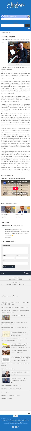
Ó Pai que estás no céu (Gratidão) (11, 388)
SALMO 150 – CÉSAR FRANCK (19, 315)
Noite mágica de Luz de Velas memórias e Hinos (15, 307)
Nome (4, 255)
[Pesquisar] (27, 25)
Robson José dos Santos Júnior (18, 420)
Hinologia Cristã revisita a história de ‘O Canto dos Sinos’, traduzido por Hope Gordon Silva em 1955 (20, 358)
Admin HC (5, 39)
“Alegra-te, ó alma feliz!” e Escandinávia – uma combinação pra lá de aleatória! (19, 333)
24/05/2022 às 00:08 (17, 229)
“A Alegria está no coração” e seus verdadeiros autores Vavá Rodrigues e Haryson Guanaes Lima (20, 345)
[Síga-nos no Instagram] (29, 273)
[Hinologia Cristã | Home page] (15, 5)
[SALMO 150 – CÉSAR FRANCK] (5, 318)
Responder (8, 237)
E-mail (18, 255)
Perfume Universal (7, 398)
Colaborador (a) (6, 32)
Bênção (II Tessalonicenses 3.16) (10, 395)
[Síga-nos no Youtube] (27, 273)
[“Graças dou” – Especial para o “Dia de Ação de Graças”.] (5, 353)
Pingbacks (18, 225)
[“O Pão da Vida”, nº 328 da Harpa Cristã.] (5, 304)
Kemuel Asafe (19, 214)
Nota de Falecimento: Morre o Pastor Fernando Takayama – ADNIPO (19, 380)
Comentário (6, 245)
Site (4, 260)
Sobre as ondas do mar (8, 369)
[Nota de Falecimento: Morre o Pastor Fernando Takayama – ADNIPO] (5, 381)
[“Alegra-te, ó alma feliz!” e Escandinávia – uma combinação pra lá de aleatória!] (5, 334)
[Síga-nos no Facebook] (24, 273)
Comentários (7, 225)
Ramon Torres (4, 214)
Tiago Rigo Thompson (17, 422)
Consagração (6, 392)
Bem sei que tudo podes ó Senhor (11, 385)
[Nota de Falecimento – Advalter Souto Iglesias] (5, 374)
